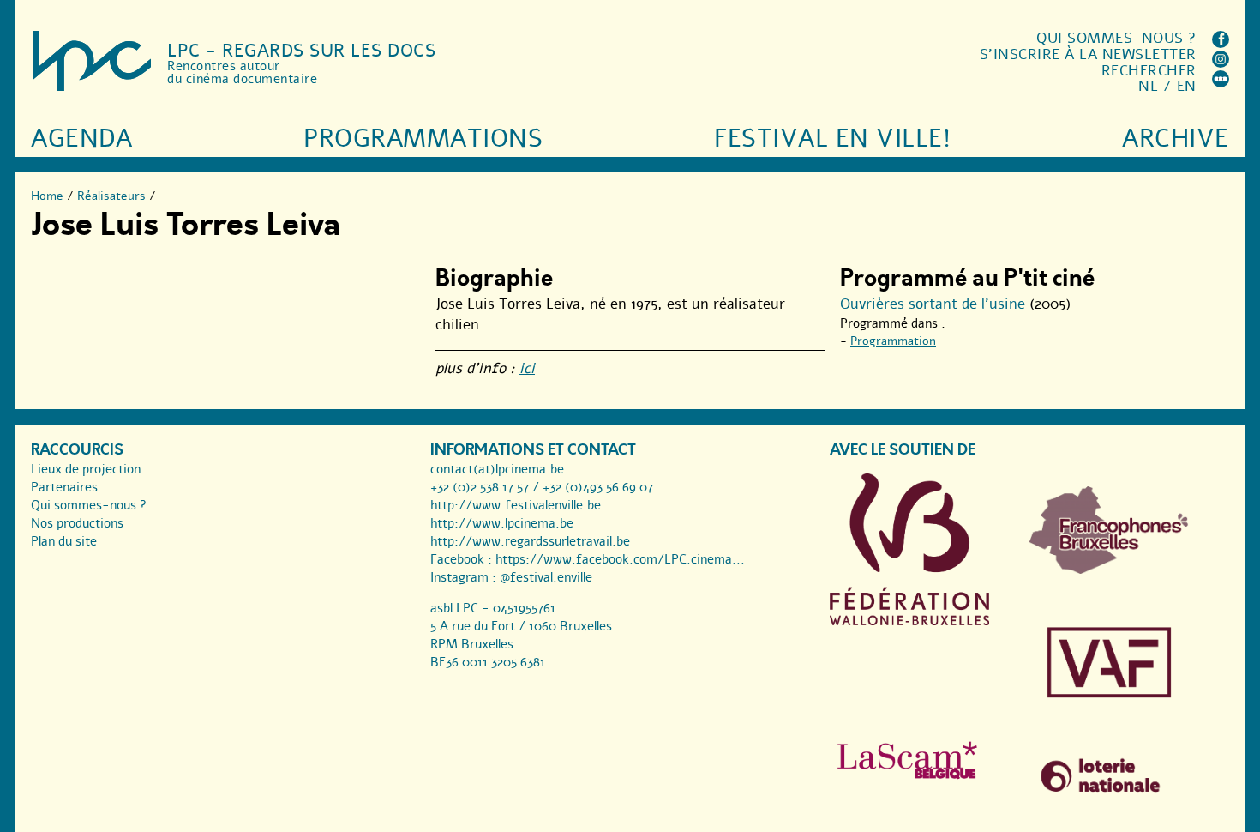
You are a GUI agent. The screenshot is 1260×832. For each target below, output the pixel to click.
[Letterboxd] (1220, 83)
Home (47, 196)
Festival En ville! (832, 138)
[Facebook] (1220, 43)
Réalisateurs (111, 196)
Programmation (893, 341)
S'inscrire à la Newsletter (1088, 54)
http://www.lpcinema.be (501, 523)
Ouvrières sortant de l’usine (932, 304)
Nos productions (77, 523)
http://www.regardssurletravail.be (530, 541)
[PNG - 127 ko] (1109, 569)
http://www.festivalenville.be (515, 505)
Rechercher (1149, 71)
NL (1148, 86)
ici (527, 368)
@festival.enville (546, 577)
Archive (1175, 138)
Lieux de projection (86, 469)
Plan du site (64, 541)
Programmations (423, 138)
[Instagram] (1220, 63)
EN (1187, 86)
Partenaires (64, 487)
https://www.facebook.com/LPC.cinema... (620, 559)
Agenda (81, 138)
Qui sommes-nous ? (1116, 38)
